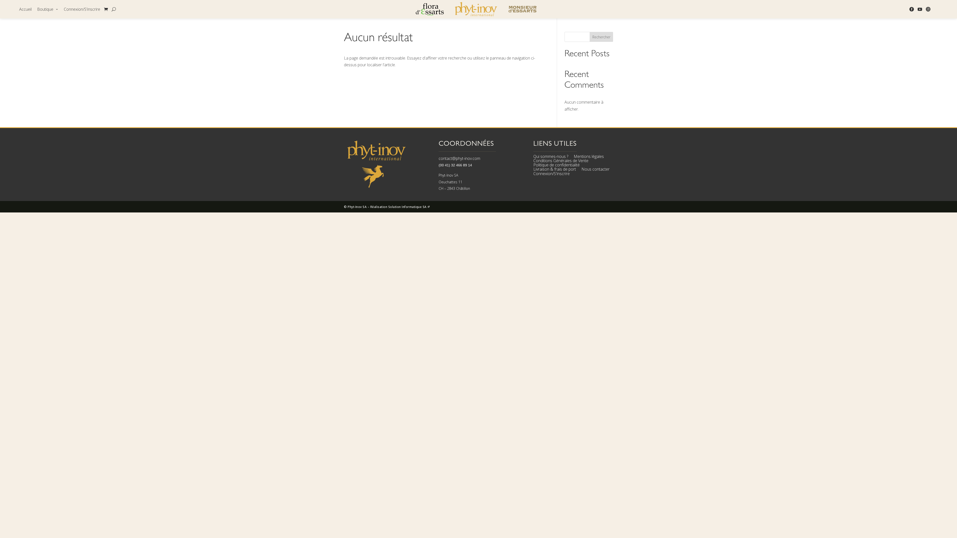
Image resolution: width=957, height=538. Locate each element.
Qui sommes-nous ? (550, 157)
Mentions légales (589, 157)
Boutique (45, 9)
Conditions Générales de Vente (560, 161)
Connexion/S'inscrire (82, 9)
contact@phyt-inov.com (459, 158)
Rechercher (601, 37)
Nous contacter (595, 170)
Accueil (25, 9)
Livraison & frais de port (554, 170)
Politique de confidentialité (556, 166)
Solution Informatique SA (408, 207)
